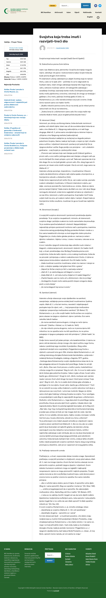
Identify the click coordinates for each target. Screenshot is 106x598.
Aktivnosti (59, 12)
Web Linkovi (69, 564)
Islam (69, 12)
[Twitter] (99, 5)
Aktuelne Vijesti (91, 553)
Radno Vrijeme (70, 556)
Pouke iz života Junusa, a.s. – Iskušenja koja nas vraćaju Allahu (16, 117)
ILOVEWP (56, 591)
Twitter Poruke (90, 562)
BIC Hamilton (46, 12)
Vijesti (77, 12)
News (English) (90, 556)
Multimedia (87, 12)
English (90, 17)
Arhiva (88, 564)
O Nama (67, 553)
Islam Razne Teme (62, 48)
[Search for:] (70, 5)
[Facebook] (95, 5)
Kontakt (98, 12)
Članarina (68, 562)
